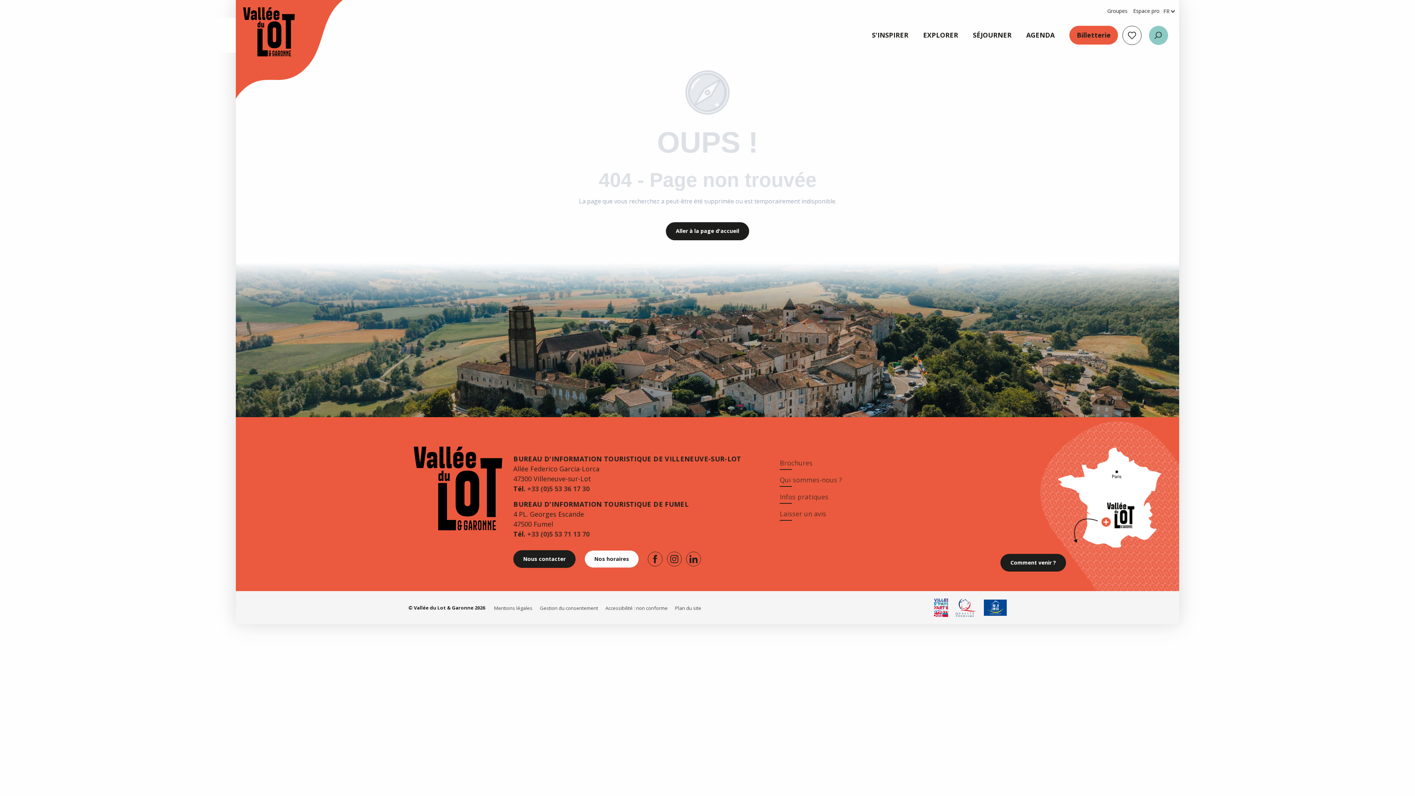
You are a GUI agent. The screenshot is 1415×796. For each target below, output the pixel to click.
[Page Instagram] (674, 559)
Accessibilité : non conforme (636, 608)
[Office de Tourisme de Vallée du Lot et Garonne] (261, 31)
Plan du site (688, 608)
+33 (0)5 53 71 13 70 (558, 534)
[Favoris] (1132, 35)
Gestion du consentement (569, 608)
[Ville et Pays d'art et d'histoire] (941, 607)
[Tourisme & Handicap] (995, 608)
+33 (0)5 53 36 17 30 (558, 488)
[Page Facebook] (655, 559)
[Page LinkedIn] (693, 559)
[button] (1158, 35)
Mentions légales (513, 608)
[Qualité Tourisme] (965, 607)
